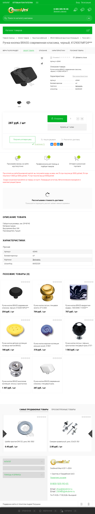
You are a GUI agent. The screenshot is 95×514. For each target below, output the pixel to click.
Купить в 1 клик (67, 127)
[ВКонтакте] (51, 144)
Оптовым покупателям (23, 3)
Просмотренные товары (63, 409)
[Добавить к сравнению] (42, 63)
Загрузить (78, 86)
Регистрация (86, 2)
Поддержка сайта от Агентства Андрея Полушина (21, 504)
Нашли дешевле (50, 140)
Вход (78, 2)
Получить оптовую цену (22, 139)
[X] (61, 144)
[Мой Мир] (58, 144)
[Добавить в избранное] (42, 58)
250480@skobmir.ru (65, 491)
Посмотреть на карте (58, 478)
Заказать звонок (60, 11)
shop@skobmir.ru (64, 489)
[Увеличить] (23, 76)
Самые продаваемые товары (34, 409)
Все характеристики (80, 76)
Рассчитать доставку (72, 140)
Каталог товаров (14, 30)
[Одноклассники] (55, 144)
